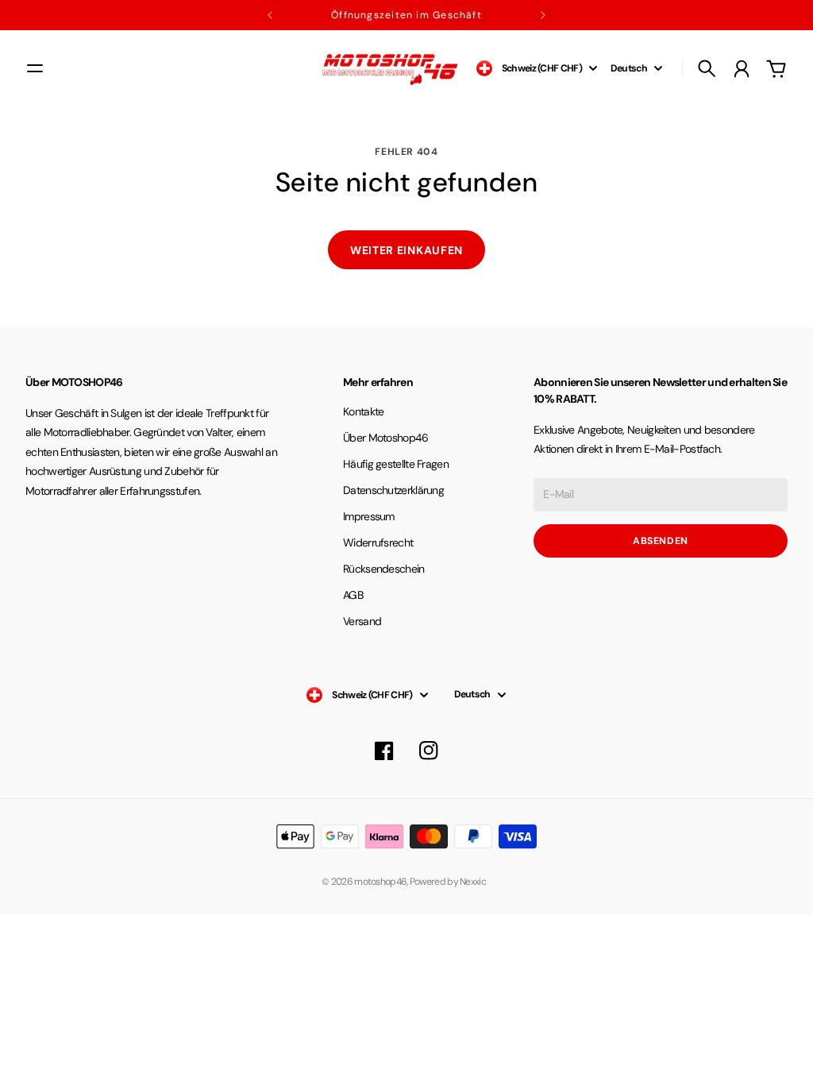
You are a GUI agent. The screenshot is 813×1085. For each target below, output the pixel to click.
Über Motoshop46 (386, 438)
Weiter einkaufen (406, 250)
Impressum (369, 516)
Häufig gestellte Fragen (396, 464)
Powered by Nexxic (450, 881)
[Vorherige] (270, 15)
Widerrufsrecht (378, 542)
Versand (362, 621)
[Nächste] (543, 15)
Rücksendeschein (384, 569)
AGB (353, 595)
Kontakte (363, 411)
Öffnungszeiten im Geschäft (406, 15)
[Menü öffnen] (34, 68)
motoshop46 (380, 881)
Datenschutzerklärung (393, 490)
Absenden (660, 541)
